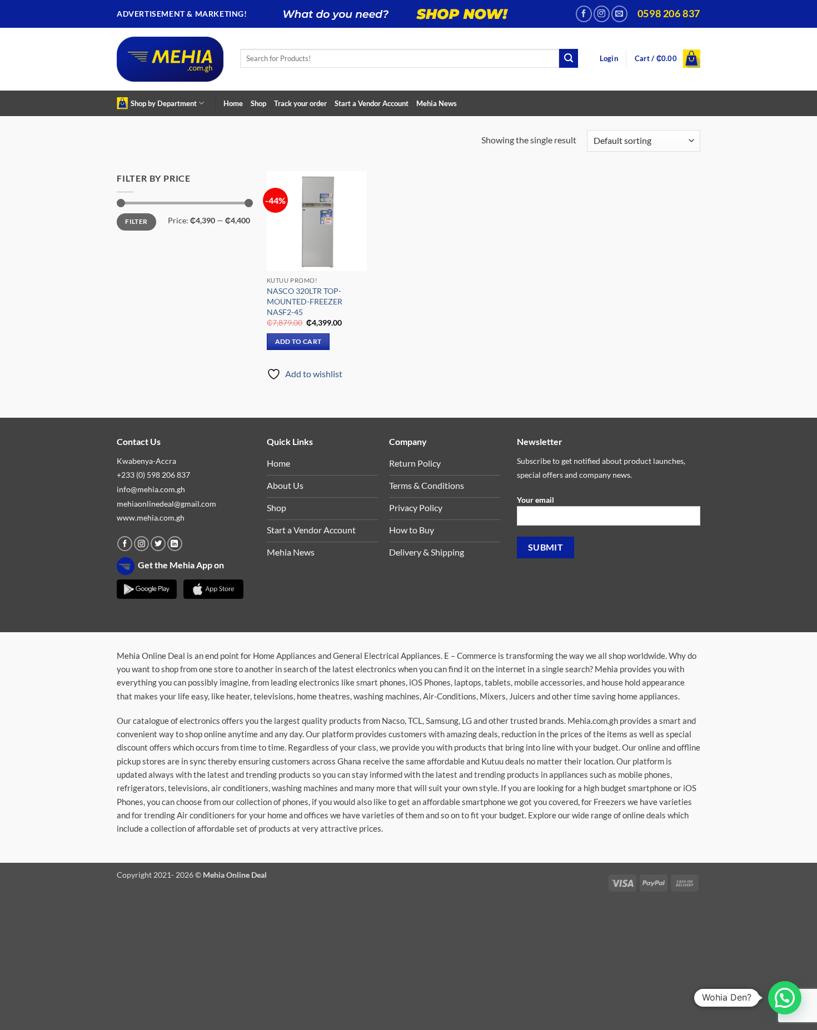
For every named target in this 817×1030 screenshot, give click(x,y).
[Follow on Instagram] (602, 14)
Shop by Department (164, 103)
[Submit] (568, 58)
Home (233, 103)
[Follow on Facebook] (584, 14)
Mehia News (436, 103)
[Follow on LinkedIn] (174, 544)
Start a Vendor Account (372, 103)
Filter (136, 221)
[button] (609, 59)
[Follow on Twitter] (158, 544)
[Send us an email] (619, 14)
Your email (535, 499)
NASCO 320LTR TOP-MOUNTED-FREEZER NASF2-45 (304, 301)
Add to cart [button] (298, 341)
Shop (258, 103)
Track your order (300, 103)
